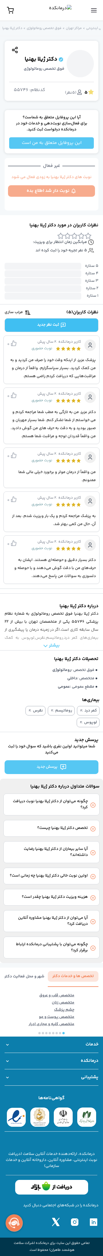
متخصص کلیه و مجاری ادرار (51, 1024)
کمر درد (90, 711)
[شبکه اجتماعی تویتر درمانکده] (56, 1222)
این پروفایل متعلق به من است (52, 142)
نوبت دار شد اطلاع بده (48, 190)
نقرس (38, 711)
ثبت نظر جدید (48, 325)
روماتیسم (63, 711)
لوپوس (90, 722)
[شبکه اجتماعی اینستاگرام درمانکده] (74, 1222)
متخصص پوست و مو (56, 1017)
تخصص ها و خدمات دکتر (73, 976)
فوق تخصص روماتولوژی (44, 28)
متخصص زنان (63, 1003)
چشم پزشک (64, 1010)
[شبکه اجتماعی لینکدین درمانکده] (93, 1222)
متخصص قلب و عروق (56, 996)
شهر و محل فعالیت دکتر (24, 977)
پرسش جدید (47, 767)
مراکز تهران (74, 28)
